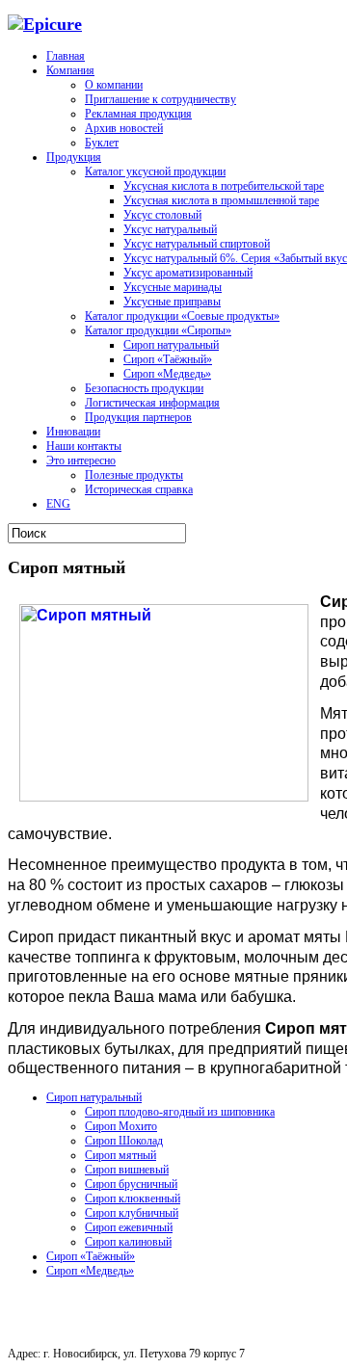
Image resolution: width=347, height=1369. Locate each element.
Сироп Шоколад (124, 1140)
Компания (70, 70)
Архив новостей (124, 128)
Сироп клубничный (131, 1213)
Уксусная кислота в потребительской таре (223, 186)
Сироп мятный (120, 1155)
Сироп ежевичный (129, 1227)
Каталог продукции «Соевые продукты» (182, 316)
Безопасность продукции (144, 388)
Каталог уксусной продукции (155, 171)
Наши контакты (83, 446)
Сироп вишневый (127, 1169)
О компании (114, 85)
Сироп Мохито (121, 1126)
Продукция (73, 157)
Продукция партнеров (138, 417)
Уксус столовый (162, 215)
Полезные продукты (134, 475)
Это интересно (81, 460)
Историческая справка (139, 489)
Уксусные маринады (172, 287)
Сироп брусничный (131, 1184)
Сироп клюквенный (132, 1198)
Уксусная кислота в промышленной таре (221, 200)
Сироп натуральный (171, 345)
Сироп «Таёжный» (167, 359)
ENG (58, 504)
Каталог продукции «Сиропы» (158, 330)
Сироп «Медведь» (167, 374)
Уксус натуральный (170, 229)
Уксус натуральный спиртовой (196, 243)
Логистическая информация (152, 402)
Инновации (73, 431)
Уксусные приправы (172, 301)
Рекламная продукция (138, 113)
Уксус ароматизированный (188, 272)
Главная (65, 56)
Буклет (102, 142)
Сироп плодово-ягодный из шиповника (180, 1112)
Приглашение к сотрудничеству (160, 99)
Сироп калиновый (128, 1242)
